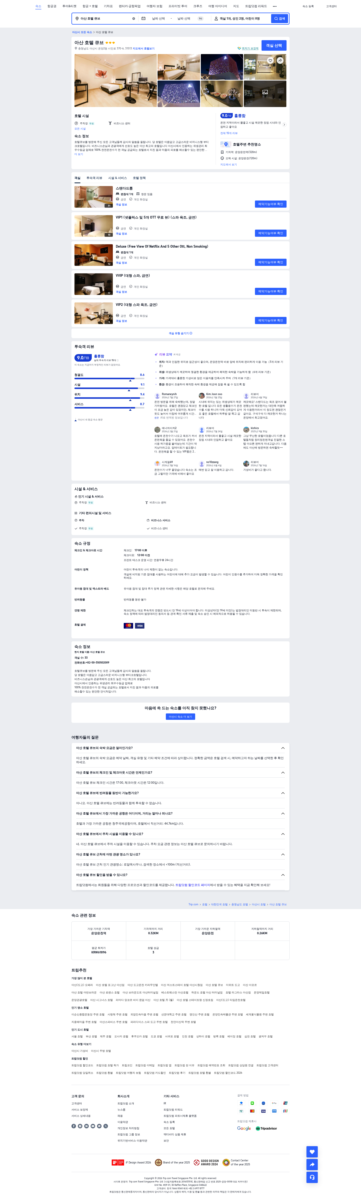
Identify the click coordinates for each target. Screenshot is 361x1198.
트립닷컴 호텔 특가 (107, 1065)
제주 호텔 (105, 1036)
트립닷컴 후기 (177, 1072)
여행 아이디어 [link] (217, 6)
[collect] (312, 1151)
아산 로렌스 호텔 (110, 992)
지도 (236, 6)
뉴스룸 (121, 1109)
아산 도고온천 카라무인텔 (142, 984)
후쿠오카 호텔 (139, 1036)
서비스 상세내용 (81, 1115)
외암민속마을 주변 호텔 (144, 1014)
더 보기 (78, 154)
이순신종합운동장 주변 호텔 (88, 1014)
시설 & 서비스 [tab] (117, 178)
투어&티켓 (69, 6)
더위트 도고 (233, 984)
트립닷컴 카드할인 (155, 1072)
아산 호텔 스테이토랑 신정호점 (195, 999)
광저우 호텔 (266, 1036)
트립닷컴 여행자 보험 (128, 1072)
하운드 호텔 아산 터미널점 (207, 992)
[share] (312, 1164)
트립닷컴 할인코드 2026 (228, 1072)
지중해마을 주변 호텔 (84, 1021)
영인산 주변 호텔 (199, 1014)
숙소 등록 (169, 1121)
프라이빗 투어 (177, 6)
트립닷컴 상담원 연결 (240, 1065)
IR (165, 1103)
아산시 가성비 (79, 1050)
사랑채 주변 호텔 (117, 1014)
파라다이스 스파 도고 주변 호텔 (149, 1021)
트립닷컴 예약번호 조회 (211, 1065)
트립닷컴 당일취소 (82, 1072)
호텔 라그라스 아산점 (238, 992)
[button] (275, 6)
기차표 (108, 6)
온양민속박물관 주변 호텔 (227, 1014)
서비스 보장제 (79, 1109)
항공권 (51, 6)
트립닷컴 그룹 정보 (129, 1134)
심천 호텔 (250, 1036)
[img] (115, 80)
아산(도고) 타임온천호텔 (231, 999)
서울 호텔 (77, 1036)
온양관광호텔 (79, 999)
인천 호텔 (187, 1036)
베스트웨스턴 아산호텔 (174, 992)
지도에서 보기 (228, 164)
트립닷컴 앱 (164, 1065)
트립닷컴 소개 (126, 1103)
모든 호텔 (169, 1128)
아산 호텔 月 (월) (163, 999)
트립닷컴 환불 (104, 1072)
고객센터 (76, 1103)
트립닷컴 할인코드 (82, 1065)
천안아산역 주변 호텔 (183, 1021)
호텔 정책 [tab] (139, 178)
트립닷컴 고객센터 (267, 1065)
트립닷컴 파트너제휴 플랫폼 (180, 1115)
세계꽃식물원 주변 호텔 (260, 1014)
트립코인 (127, 1065)
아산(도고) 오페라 (82, 984)
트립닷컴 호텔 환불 (199, 1072)
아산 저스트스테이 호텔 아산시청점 (182, 984)
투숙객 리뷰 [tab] (94, 178)
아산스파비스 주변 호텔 (113, 1021)
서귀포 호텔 (172, 1036)
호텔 (204, 904)
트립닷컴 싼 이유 (184, 1065)
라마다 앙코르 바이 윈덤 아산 (133, 999)
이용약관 (123, 1121)
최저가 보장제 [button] (250, 48)
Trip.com (193, 904)
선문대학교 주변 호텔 (174, 1014)
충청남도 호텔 (239, 904)
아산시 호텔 (259, 904)
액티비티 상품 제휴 (175, 1134)
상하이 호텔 (203, 1036)
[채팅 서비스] (312, 1177)
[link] (308, 6)
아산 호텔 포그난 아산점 (110, 984)
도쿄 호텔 (156, 1036)
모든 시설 (80, 128)
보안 (166, 1140)
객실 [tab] (77, 178)
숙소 (38, 6)
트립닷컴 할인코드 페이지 (192, 885)
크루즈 (197, 6)
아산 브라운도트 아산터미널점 (140, 992)
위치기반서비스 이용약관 (132, 1140)
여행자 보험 (154, 6)
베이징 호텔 (234, 1036)
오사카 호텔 (121, 1036)
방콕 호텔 (218, 1036)
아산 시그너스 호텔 (101, 999)
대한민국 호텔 (219, 904)
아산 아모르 (250, 984)
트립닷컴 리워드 (256, 6)
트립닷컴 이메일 (145, 1065)
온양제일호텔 (262, 992)
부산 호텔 (91, 1036)
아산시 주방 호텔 (101, 1050)
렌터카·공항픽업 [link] (130, 6)
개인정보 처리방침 (128, 1128)
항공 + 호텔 (90, 6)
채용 (120, 1115)
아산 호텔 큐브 (89, 42)
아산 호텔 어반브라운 (84, 992)
